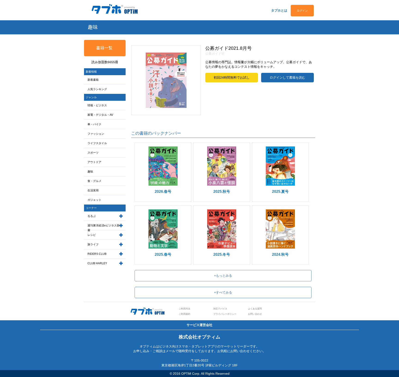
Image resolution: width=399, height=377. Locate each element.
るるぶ (92, 216)
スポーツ (93, 152)
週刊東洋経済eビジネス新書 (104, 228)
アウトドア (94, 162)
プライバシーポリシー (224, 314)
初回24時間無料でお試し (232, 77)
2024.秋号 (280, 254)
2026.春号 (163, 191)
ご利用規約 (184, 314)
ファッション (96, 133)
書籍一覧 (104, 48)
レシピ (92, 235)
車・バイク (94, 124)
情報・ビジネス (97, 105)
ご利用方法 (184, 308)
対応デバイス (220, 308)
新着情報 (91, 71)
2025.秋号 (221, 191)
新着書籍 (93, 79)
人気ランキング (97, 89)
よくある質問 (255, 308)
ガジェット (94, 200)
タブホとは (279, 10)
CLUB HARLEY (97, 263)
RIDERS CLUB (97, 253)
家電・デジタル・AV (100, 114)
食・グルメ (94, 181)
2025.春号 (163, 254)
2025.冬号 (221, 254)
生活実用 (93, 190)
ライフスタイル (97, 143)
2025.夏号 (280, 191)
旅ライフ (93, 244)
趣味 (90, 171)
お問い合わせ (255, 314)
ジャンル (91, 97)
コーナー (91, 208)
